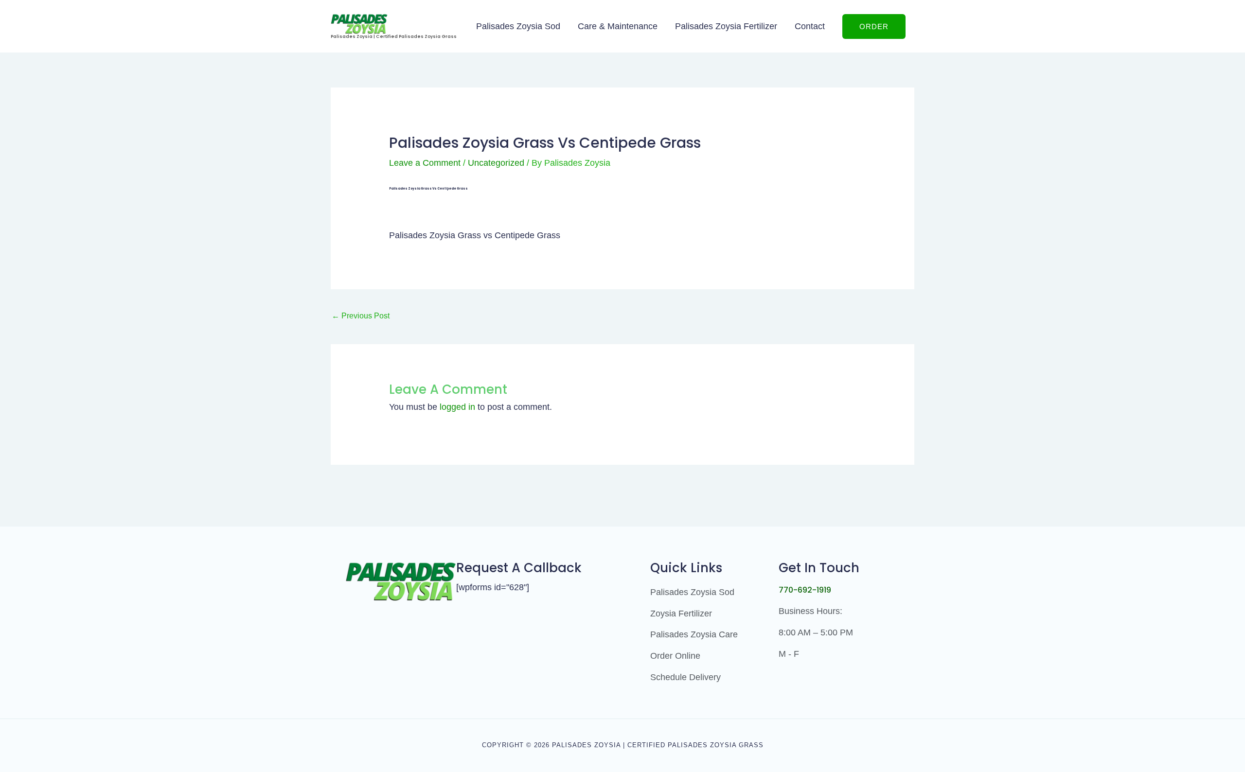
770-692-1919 (805, 590)
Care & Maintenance (618, 26)
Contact (810, 26)
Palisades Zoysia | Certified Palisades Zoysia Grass (394, 36)
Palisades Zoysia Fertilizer (726, 26)
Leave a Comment (425, 163)
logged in (457, 407)
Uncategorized (496, 163)
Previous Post (361, 316)
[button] (874, 26)
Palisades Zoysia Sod (518, 26)
